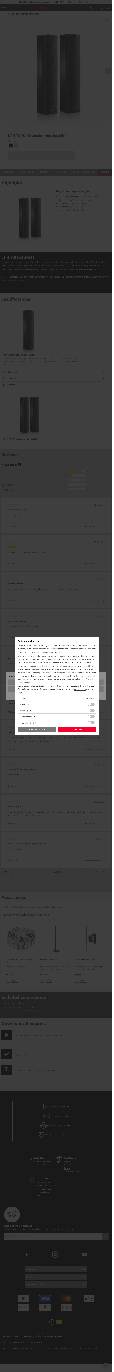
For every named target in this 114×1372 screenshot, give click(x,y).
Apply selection (37, 729)
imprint (21, 692)
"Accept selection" (26, 682)
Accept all (76, 729)
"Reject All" (43, 662)
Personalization (25, 716)
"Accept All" (46, 672)
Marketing (23, 710)
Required (23, 698)
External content (26, 723)
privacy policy (80, 689)
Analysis (22, 704)
